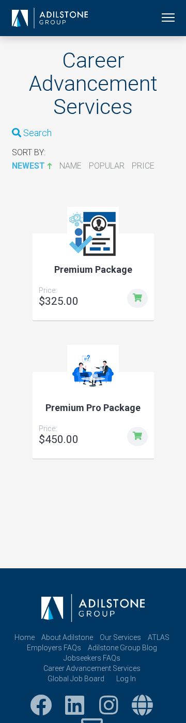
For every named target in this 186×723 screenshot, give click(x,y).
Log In (126, 679)
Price (143, 166)
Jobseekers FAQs (92, 658)
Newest (28, 166)
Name (70, 166)
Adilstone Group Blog (122, 648)
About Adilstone (67, 637)
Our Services (120, 637)
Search (36, 132)
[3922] (137, 437)
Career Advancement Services (92, 668)
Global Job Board (76, 679)
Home (24, 637)
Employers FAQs (54, 648)
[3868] (137, 298)
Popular (107, 166)
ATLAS (158, 637)
